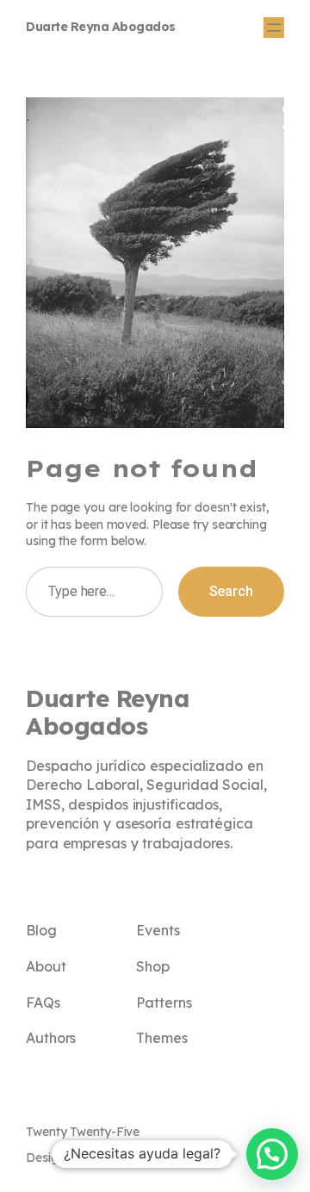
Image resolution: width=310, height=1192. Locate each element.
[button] (272, 1154)
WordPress (140, 1157)
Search (231, 591)
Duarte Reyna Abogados (101, 26)
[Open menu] (274, 27)
